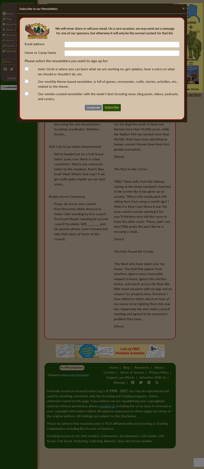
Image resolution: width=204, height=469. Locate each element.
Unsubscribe (93, 107)
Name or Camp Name (40, 52)
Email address (35, 44)
